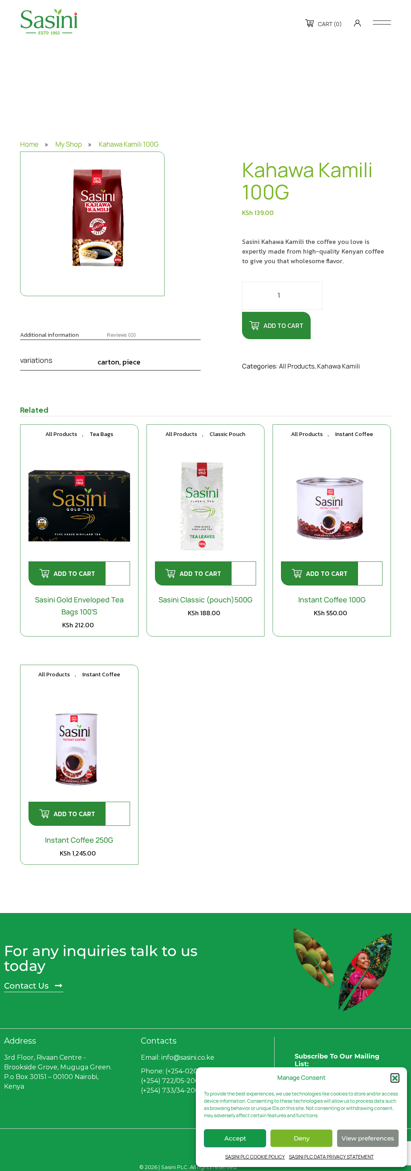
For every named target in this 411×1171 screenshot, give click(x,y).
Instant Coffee (354, 434)
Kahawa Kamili (338, 366)
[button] (395, 1078)
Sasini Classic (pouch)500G (205, 599)
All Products (296, 366)
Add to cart (283, 325)
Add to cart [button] (74, 573)
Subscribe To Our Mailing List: (337, 1060)
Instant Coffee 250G (79, 840)
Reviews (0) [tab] (121, 335)
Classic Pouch (227, 434)
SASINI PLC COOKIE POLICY (255, 1156)
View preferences (368, 1138)
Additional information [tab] (49, 335)
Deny (301, 1138)
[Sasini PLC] (49, 21)
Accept (235, 1138)
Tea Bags (101, 434)
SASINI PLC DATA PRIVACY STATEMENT (331, 1156)
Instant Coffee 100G (332, 599)
